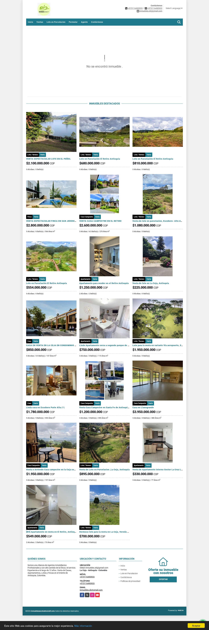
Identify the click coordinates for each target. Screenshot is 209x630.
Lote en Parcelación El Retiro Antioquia (99, 159)
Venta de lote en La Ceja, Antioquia (151, 283)
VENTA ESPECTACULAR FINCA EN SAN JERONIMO (52, 221)
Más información (83, 625)
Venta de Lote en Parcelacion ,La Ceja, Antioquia (104, 469)
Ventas (40, 22)
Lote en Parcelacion (56, 22)
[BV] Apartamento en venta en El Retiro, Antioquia (52, 532)
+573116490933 (135, 8)
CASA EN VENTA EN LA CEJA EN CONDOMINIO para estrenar (57, 345)
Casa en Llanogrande (143, 407)
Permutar (73, 22)
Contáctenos (97, 22)
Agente (84, 22)
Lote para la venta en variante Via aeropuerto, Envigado (161, 345)
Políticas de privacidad (130, 581)
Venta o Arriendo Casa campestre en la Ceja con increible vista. (58, 469)
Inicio (30, 22)
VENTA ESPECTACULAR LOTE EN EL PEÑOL (48, 159)
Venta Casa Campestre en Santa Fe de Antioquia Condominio (110, 407)
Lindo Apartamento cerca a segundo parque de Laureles (108, 345)
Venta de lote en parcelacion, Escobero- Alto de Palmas (161, 221)
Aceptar (196, 625)
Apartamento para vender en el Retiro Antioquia (104, 283)
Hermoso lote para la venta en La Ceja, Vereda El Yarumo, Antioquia (114, 532)
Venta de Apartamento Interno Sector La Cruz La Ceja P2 (162, 469)
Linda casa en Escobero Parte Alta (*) (45, 407)
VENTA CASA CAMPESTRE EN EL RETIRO (100, 221)
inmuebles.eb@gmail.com (91, 590)
